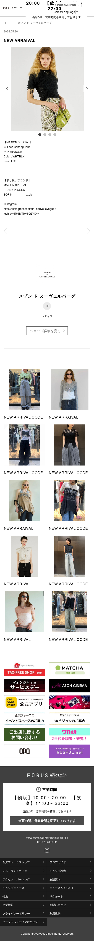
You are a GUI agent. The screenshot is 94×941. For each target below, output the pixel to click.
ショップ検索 (58, 870)
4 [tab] (54, 134)
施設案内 (55, 879)
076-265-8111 (49, 842)
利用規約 (55, 913)
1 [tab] (39, 134)
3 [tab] (49, 134)
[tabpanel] (47, 89)
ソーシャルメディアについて (20, 922)
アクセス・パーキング (16, 879)
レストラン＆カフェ (15, 870)
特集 (5, 896)
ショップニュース (13, 888)
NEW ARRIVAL (17, 583)
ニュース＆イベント (62, 888)
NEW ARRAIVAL (63, 417)
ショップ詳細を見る (45, 330)
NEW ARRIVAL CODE (23, 417)
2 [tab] (44, 134)
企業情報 (8, 905)
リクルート (56, 896)
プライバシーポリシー (16, 913)
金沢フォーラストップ (16, 862)
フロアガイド (58, 862)
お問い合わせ (58, 905)
